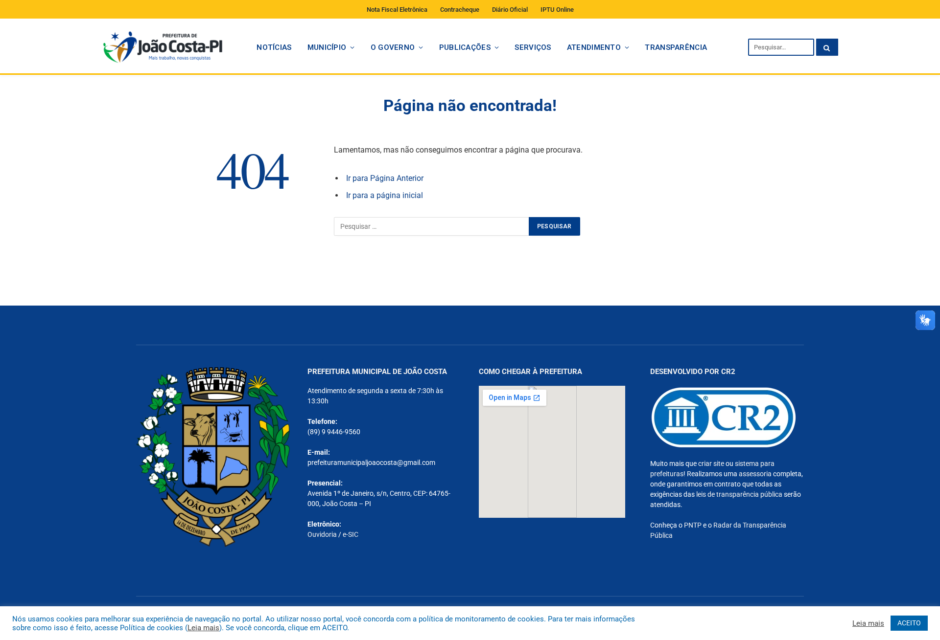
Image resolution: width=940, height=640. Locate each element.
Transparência (676, 47)
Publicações (465, 47)
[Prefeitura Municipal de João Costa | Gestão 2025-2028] (162, 47)
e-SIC (350, 534)
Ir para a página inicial (384, 195)
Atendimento (594, 47)
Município (327, 47)
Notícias (274, 47)
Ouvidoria (322, 534)
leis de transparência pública (739, 494)
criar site (711, 463)
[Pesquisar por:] (432, 226)
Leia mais (203, 627)
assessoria (755, 474)
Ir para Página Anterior (384, 178)
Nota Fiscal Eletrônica (397, 9)
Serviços (533, 47)
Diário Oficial (510, 9)
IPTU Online (557, 9)
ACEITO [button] (909, 623)
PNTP (693, 525)
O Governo (393, 47)
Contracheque (459, 9)
